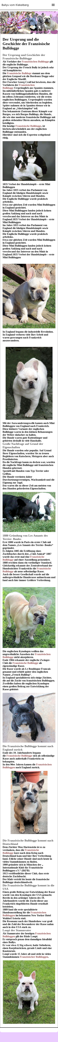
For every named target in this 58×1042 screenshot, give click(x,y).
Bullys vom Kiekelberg (15, 5)
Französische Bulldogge (28, 126)
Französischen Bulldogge (35, 61)
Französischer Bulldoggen (34, 956)
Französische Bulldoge (19, 73)
